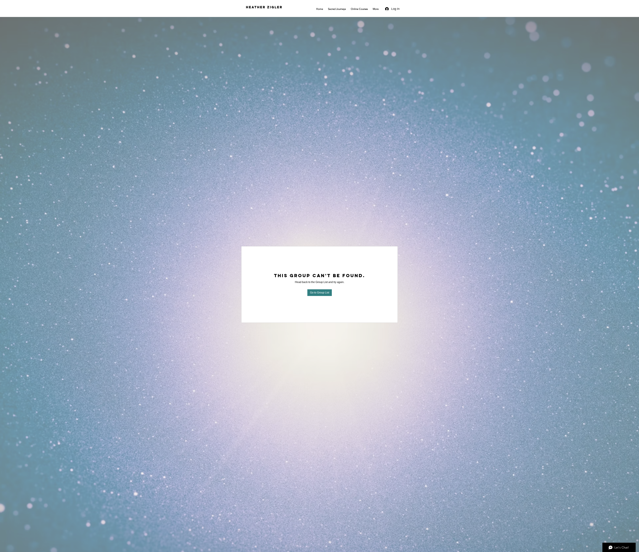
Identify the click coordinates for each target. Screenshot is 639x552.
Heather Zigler (264, 7)
